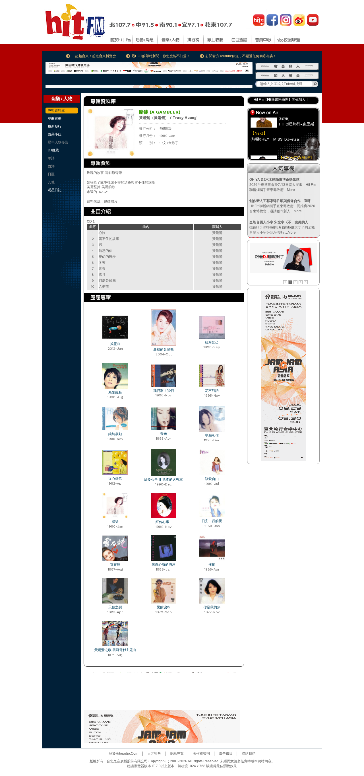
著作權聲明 (201, 754)
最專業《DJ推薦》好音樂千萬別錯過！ (283, 101)
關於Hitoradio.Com (123, 754)
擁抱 (211, 565)
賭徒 (115, 522)
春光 (163, 434)
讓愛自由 (212, 479)
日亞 (51, 174)
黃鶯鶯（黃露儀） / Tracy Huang (168, 118)
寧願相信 (212, 435)
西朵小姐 (54, 134)
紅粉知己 (212, 342)
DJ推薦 (53, 150)
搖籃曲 (115, 344)
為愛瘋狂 (115, 392)
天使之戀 (115, 607)
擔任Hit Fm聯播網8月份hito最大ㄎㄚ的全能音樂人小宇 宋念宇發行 (282, 227)
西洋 (51, 166)
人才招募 (154, 754)
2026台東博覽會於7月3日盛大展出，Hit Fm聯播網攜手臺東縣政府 (282, 185)
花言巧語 (212, 391)
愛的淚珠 (163, 607)
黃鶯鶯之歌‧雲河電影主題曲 (115, 650)
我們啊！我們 (163, 391)
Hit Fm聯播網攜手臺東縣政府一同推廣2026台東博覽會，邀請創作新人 (282, 206)
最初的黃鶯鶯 (163, 349)
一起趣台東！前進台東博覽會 (94, 56)
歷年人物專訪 (58, 142)
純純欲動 (115, 434)
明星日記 (54, 190)
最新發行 (54, 126)
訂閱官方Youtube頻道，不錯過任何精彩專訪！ (241, 56)
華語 (51, 158)
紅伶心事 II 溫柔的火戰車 (163, 479)
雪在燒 (115, 565)
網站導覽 (177, 754)
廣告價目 (226, 754)
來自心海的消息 (163, 565)
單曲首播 (54, 118)
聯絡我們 (248, 754)
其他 (51, 182)
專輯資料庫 (56, 110)
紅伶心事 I (163, 522)
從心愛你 (115, 479)
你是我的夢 (211, 607)
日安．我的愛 (212, 521)
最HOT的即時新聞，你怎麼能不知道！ (161, 56)
